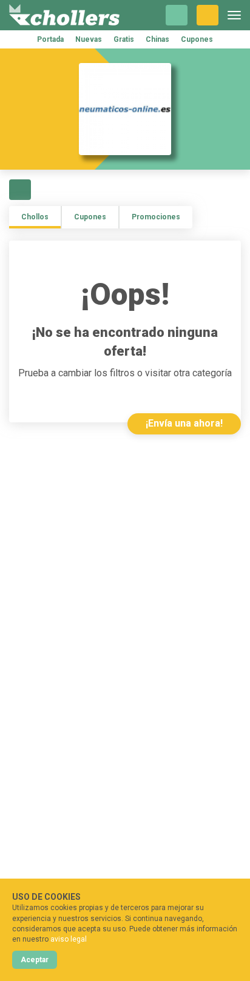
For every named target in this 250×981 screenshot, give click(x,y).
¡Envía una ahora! (184, 423)
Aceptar (35, 960)
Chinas (157, 39)
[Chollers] (64, 15)
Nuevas (88, 39)
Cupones (197, 39)
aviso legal (68, 939)
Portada (50, 39)
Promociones (156, 217)
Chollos (35, 217)
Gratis (123, 39)
